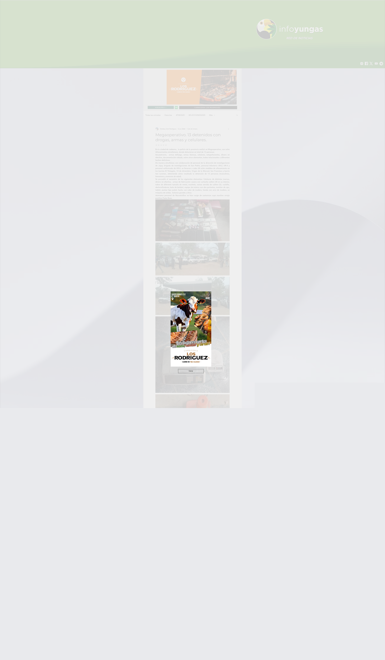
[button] (191, 371)
